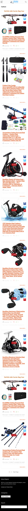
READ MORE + (23, 53)
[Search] (25, 2)
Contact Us (3, 486)
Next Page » (16, 472)
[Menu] (1, 2)
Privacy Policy (10, 486)
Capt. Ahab (7, 45)
